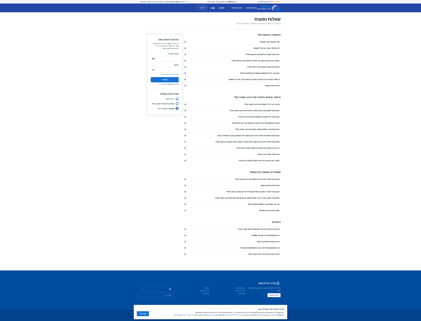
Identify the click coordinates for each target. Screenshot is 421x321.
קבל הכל (142, 313)
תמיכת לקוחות (237, 8)
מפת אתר (241, 293)
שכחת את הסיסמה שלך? (170, 74)
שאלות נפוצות (251, 8)
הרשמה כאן (163, 84)
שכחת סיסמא (204, 291)
